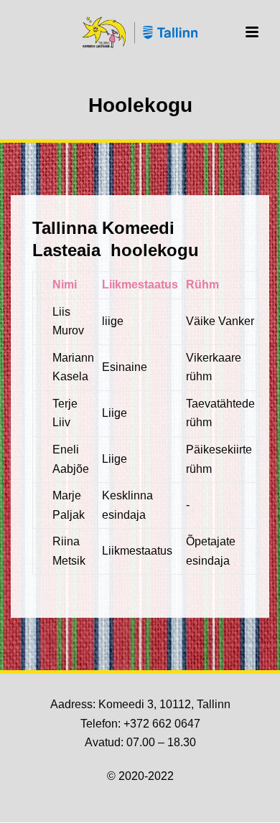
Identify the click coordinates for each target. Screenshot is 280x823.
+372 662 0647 (161, 724)
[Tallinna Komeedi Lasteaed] (140, 32)
